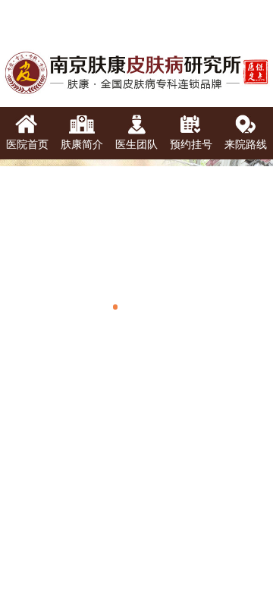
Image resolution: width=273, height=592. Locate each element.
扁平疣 (239, 444)
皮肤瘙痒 (173, 535)
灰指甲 (107, 473)
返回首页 (45, 565)
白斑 (238, 473)
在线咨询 (227, 563)
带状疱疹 (239, 502)
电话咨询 (136, 565)
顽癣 (173, 473)
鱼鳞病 (107, 502)
